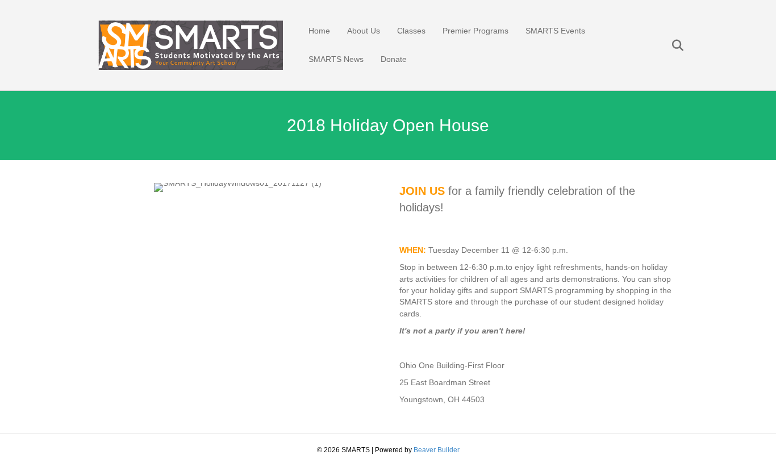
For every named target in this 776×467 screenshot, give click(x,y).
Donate (394, 59)
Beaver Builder (437, 450)
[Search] (671, 45)
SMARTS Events (555, 30)
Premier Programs (475, 30)
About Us (363, 30)
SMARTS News (336, 59)
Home (319, 30)
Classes (411, 30)
